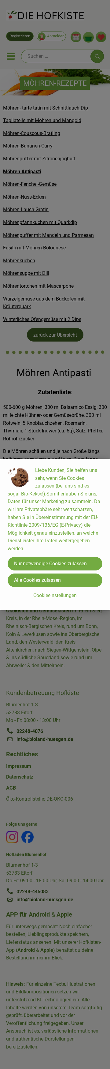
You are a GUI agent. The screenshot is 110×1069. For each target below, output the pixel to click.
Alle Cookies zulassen (37, 580)
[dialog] (55, 534)
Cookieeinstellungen (55, 595)
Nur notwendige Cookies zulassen (50, 563)
